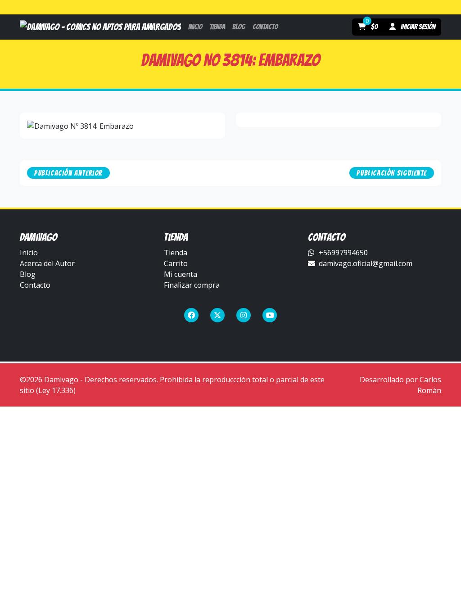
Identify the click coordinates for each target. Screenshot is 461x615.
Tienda (175, 253)
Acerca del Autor (47, 263)
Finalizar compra (192, 285)
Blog (28, 274)
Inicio (29, 253)
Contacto (35, 285)
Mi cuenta (180, 274)
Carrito (176, 263)
